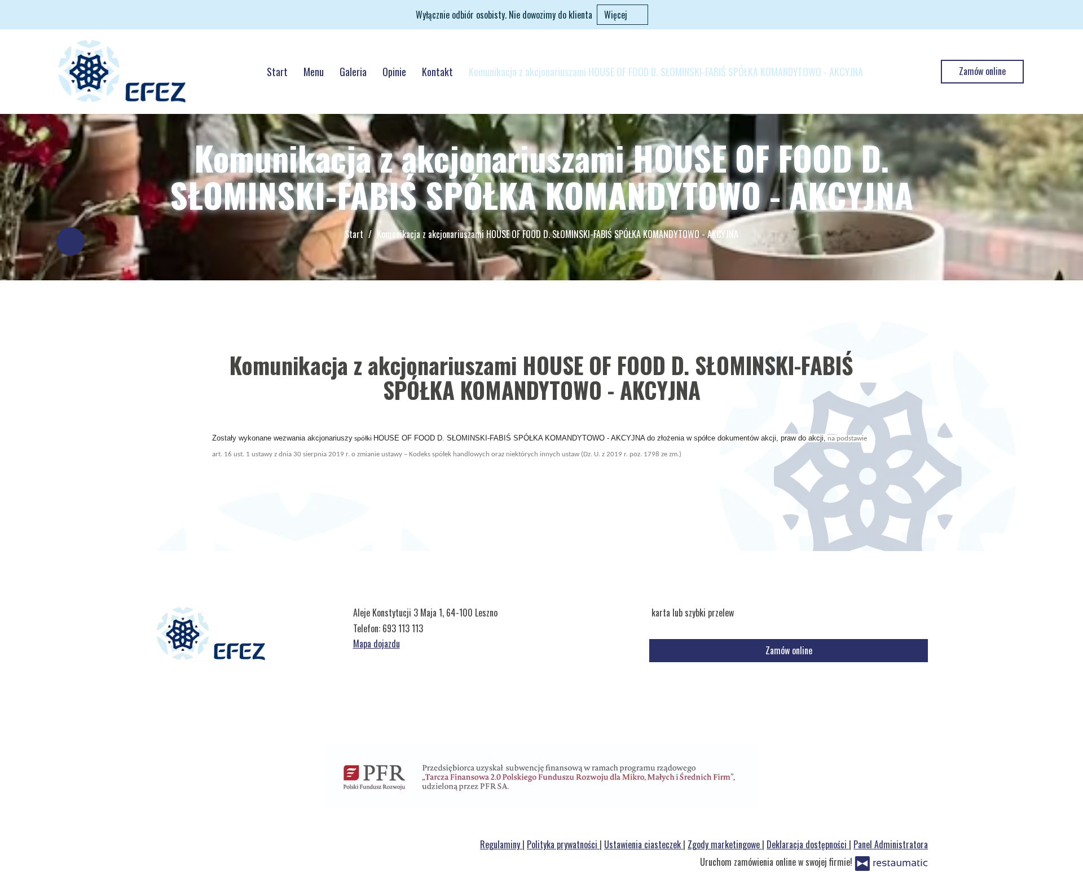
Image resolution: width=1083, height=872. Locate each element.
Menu (313, 71)
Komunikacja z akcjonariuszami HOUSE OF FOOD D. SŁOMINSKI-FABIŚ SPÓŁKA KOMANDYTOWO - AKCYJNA (666, 71)
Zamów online (982, 71)
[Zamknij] (1068, 14)
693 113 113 (402, 628)
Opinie (394, 71)
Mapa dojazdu (376, 643)
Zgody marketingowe (725, 844)
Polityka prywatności (563, 844)
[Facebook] (70, 241)
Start (277, 71)
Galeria (353, 71)
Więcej (616, 14)
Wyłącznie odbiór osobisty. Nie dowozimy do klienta (504, 14)
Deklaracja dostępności (808, 844)
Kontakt (437, 71)
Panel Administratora (890, 844)
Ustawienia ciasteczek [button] (643, 844)
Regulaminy (501, 844)
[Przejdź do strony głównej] (122, 71)
